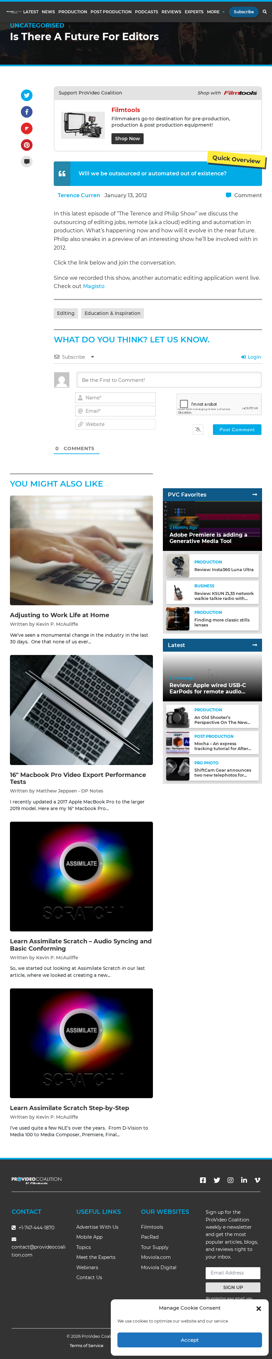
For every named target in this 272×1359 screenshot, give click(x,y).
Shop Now (127, 139)
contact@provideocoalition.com (39, 1251)
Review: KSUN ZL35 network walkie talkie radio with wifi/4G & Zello (224, 598)
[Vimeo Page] (257, 1180)
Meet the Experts (95, 1257)
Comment (247, 195)
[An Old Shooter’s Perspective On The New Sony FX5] (177, 716)
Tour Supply (155, 1247)
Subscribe (244, 11)
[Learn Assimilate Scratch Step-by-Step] (81, 1043)
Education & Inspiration (113, 313)
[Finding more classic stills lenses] (177, 618)
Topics (83, 1247)
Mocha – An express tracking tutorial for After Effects (221, 748)
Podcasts (146, 12)
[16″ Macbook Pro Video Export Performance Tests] (81, 710)
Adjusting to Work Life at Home (59, 615)
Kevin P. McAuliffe (57, 624)
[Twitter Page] (217, 1180)
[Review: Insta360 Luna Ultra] (177, 565)
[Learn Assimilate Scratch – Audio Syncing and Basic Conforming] (81, 876)
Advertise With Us (97, 1227)
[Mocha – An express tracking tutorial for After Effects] (177, 742)
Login (253, 357)
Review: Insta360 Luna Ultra (224, 569)
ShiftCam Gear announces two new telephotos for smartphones (222, 775)
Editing (66, 313)
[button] (258, 1308)
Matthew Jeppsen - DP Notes (69, 791)
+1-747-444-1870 (35, 1228)
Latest (30, 12)
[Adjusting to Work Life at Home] (81, 550)
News (48, 12)
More (213, 12)
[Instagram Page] (231, 1180)
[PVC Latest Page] (254, 645)
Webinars (87, 1267)
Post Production (111, 12)
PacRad (150, 1237)
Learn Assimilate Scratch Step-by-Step (69, 1108)
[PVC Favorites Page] (254, 495)
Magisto (93, 286)
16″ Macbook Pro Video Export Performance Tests (78, 778)
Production (72, 12)
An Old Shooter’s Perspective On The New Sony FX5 (220, 722)
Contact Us (89, 1277)
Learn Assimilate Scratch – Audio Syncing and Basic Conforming (81, 945)
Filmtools (152, 1227)
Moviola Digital (158, 1267)
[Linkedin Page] (244, 1180)
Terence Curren (79, 195)
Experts (194, 12)
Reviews (171, 12)
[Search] (264, 12)
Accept (190, 1340)
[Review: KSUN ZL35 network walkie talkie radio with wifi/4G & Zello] (177, 592)
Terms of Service (86, 1345)
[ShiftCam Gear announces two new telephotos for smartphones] (177, 769)
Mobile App (89, 1237)
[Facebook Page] (203, 1180)
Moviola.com (156, 1257)
